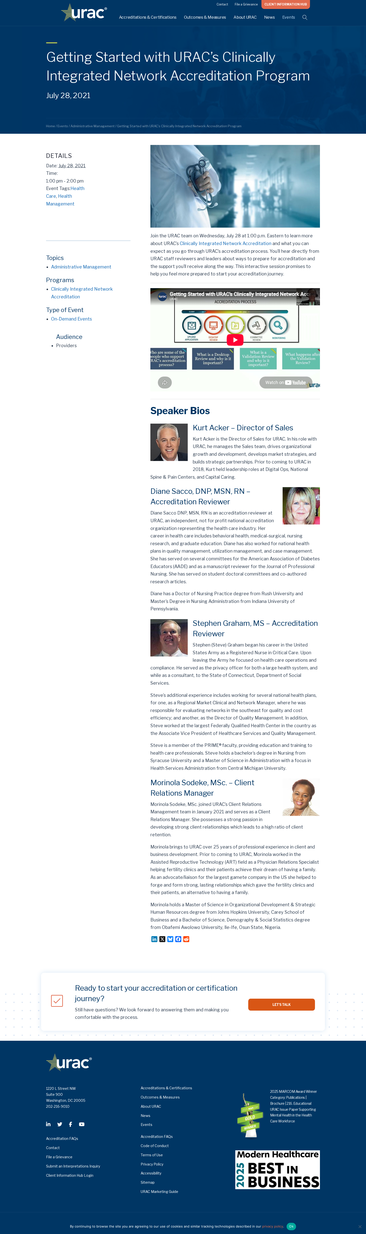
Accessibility (151, 1173)
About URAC (245, 17)
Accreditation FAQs (62, 1138)
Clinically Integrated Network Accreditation (225, 243)
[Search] (302, 17)
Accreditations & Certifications (148, 17)
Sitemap (148, 1182)
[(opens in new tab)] (277, 1169)
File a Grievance (246, 4)
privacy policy (272, 1226)
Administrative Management (81, 266)
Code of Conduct (155, 1146)
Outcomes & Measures (205, 17)
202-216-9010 (57, 1106)
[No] (359, 1226)
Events (288, 17)
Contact (222, 4)
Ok (291, 1226)
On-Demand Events (71, 319)
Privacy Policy (152, 1164)
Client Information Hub (285, 4)
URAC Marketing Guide (159, 1191)
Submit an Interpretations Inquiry (73, 1166)
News (269, 17)
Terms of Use (152, 1155)
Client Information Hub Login (69, 1175)
